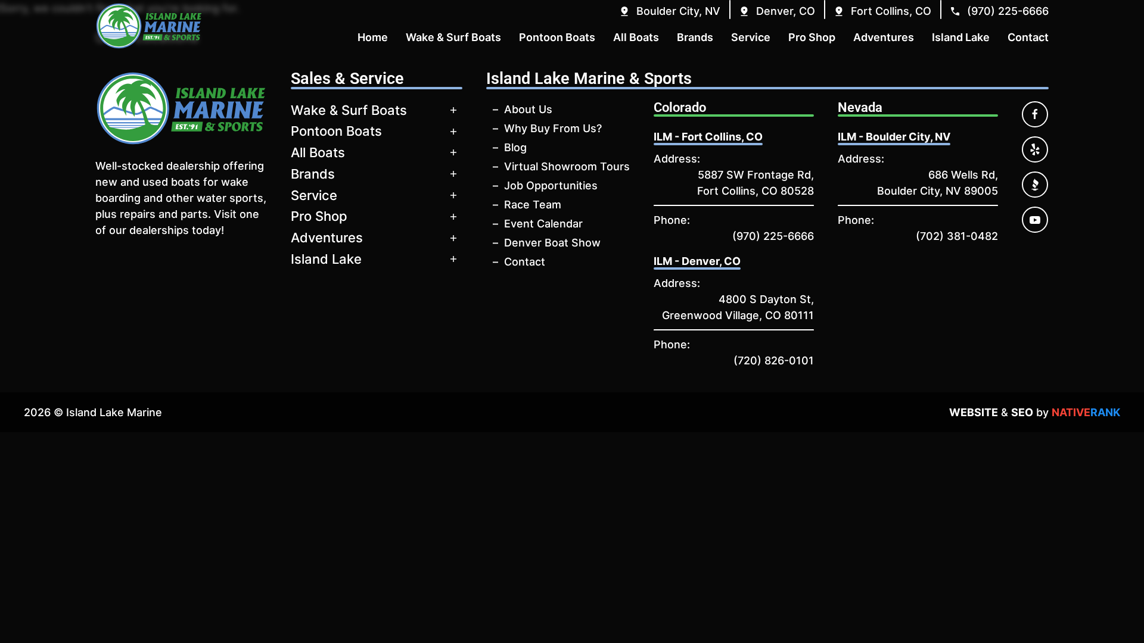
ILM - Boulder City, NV (894, 136)
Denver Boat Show (552, 242)
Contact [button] (1028, 37)
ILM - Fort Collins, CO (708, 136)
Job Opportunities (551, 185)
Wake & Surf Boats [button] (453, 37)
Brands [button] (695, 37)
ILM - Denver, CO (697, 261)
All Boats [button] (636, 37)
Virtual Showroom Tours (567, 166)
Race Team (532, 204)
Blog (515, 147)
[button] (669, 11)
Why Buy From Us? (553, 128)
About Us (528, 109)
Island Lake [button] (961, 37)
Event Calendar (543, 223)
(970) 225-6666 (773, 236)
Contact (524, 261)
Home (373, 37)
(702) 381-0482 (957, 236)
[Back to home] (149, 25)
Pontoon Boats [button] (557, 37)
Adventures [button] (883, 37)
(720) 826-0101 (773, 360)
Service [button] (750, 37)
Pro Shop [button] (811, 37)
